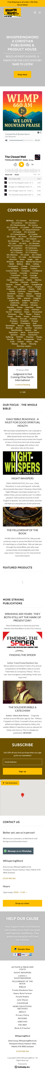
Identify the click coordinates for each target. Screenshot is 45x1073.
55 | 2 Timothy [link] (31, 252)
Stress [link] (22, 334)
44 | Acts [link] (22, 243)
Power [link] (10, 316)
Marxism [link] (34, 302)
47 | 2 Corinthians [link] (32, 245)
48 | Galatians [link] (16, 248)
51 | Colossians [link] (32, 250)
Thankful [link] (29, 337)
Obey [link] (26, 309)
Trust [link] (39, 339)
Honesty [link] (29, 296)
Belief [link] (11, 264)
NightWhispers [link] (15, 309)
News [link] (38, 307)
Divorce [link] (9, 284)
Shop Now (22, 74)
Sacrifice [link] (28, 328)
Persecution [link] (37, 312)
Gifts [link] (39, 289)
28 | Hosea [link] (11, 236)
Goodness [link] (11, 293)
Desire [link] (29, 280)
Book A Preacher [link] (22, 1028)
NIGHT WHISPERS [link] (22, 972)
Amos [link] (22, 259)
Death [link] (9, 280)
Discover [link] (24, 282)
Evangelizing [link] (37, 284)
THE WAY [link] (22, 1025)
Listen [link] (24, 302)
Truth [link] (12, 341)
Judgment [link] (26, 300)
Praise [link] (18, 316)
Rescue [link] (21, 325)
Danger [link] (24, 277)
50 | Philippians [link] (16, 250)
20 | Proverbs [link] (13, 229)
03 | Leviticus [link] (17, 223)
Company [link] (26, 271)
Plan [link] (21, 314)
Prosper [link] (35, 321)
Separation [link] (13, 332)
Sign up (22, 771)
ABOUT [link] (22, 1012)
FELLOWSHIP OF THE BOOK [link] (22, 982)
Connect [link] (13, 273)
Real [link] (34, 323)
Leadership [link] (14, 302)
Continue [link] (34, 273)
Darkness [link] (34, 277)
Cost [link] (25, 275)
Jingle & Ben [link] (14, 300)
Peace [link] (26, 312)
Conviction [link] (15, 275)
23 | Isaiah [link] (17, 232)
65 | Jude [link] (22, 257)
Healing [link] (38, 293)
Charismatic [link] (35, 266)
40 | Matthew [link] (13, 241)
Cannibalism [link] (13, 266)
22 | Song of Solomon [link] (31, 229)
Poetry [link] (37, 314)
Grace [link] (20, 293)
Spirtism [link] (14, 334)
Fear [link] (15, 286)
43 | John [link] (12, 243)
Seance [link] (28, 330)
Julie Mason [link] (22, 1000)
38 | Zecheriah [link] (17, 239)
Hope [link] (38, 296)
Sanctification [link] (16, 330)
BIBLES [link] (22, 987)
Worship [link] (32, 344)
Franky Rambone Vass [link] (22, 990)
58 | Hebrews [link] (12, 255)
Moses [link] (20, 307)
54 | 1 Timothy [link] (17, 252)
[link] (12, 12)
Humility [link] (11, 298)
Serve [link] (23, 332)
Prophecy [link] (14, 321)
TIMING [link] (19, 337)
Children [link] (14, 268)
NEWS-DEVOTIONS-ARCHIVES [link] (22, 1007)
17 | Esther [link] (24, 227)
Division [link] (34, 282)
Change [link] (24, 266)
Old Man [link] (35, 309)
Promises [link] (33, 318)
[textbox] (22, 762)
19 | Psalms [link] (36, 227)
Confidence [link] (37, 271)
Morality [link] (10, 307)
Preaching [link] (36, 316)
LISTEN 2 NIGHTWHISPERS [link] (22, 977)
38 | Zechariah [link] (35, 236)
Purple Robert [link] (22, 996)
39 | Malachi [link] (31, 239)
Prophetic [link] (25, 321)
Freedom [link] (10, 289)
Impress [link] (27, 298)
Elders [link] (26, 284)
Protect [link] (15, 323)
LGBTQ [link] (36, 300)
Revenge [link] (9, 328)
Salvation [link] (38, 328)
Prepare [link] (14, 318)
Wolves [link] (15, 344)
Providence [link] (25, 323)
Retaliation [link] (37, 325)
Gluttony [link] (21, 291)
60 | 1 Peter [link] (36, 255)
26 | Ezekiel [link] (32, 234)
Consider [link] (23, 273)
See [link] (35, 330)
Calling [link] (36, 264)
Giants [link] (31, 289)
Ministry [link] (24, 305)
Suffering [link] (9, 337)
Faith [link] (9, 286)
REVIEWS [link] (22, 1018)
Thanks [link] (39, 337)
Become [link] (20, 261)
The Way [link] (10, 339)
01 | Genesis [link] (21, 220)
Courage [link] (33, 275)
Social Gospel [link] (33, 332)
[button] (39, 12)
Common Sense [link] (12, 271)
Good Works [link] (33, 291)
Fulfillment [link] (21, 289)
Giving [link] (12, 291)
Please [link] (28, 314)
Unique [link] (20, 341)
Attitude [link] (10, 261)
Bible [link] (28, 264)
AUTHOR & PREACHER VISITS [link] (22, 968)
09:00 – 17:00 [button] (19, 892)
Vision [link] (29, 341)
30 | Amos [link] (22, 236)
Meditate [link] (14, 305)
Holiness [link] (20, 296)
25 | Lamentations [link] (17, 234)
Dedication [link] (19, 280)
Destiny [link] (38, 280)
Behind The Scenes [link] (33, 261)
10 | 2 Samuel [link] (11, 227)
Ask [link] (37, 259)
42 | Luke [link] (36, 241)
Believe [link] (20, 264)
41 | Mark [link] (26, 241)
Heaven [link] (10, 296)
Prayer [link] (26, 316)
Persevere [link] (12, 314)
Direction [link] (14, 282)
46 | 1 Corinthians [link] (15, 245)
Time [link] (19, 339)
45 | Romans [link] (34, 243)
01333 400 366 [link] (9, 878)
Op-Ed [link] (8, 312)
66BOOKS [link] (22, 1021)
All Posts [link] (9, 220)
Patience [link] (17, 312)
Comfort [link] (33, 268)
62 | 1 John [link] (11, 257)
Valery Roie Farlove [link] (22, 993)
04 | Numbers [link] (30, 223)
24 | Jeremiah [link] (29, 232)
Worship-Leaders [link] (24, 346)
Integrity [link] (37, 298)
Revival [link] (19, 328)
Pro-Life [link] (23, 318)
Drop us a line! (22, 903)
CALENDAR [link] (22, 1003)
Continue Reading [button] (22, 384)
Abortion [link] (13, 259)
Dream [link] (18, 284)
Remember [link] (10, 325)
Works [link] (23, 344)
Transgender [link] (29, 339)
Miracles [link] (34, 305)
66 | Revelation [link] (35, 257)
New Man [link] (29, 307)
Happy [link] (29, 293)
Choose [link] (24, 268)
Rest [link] (28, 325)
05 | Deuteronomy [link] (17, 225)
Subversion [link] (32, 334)
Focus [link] (29, 286)
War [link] (36, 341)
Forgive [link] (38, 286)
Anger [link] (30, 259)
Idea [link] (19, 298)
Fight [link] (22, 286)
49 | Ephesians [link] (31, 248)
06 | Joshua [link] (33, 225)
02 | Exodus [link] (34, 220)
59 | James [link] (24, 255)
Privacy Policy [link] (22, 1015)
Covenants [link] (14, 277)
